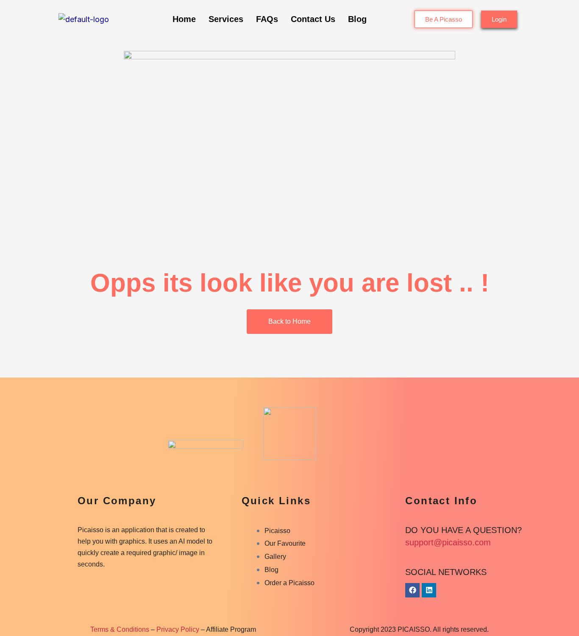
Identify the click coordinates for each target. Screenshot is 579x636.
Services (226, 19)
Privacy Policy (177, 629)
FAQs (267, 19)
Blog (357, 19)
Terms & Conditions (119, 629)
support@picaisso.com (448, 542)
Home (184, 19)
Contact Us (313, 19)
